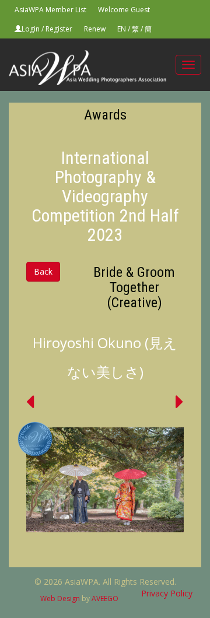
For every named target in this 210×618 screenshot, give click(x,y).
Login (31, 29)
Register (59, 29)
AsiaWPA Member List (50, 10)
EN (121, 29)
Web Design (60, 598)
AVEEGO (105, 598)
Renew (95, 29)
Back (43, 271)
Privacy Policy (166, 593)
